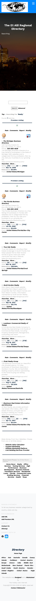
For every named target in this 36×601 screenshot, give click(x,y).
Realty (19, 464)
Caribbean (13, 560)
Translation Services (12, 471)
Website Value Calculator (14, 445)
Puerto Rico (28, 565)
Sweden (30, 568)
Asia (9, 557)
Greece (11, 563)
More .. (12, 164)
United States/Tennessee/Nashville (12, 387)
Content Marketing (12, 446)
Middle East (28, 563)
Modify (28, 130)
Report (21, 130)
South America (18, 568)
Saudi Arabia (6, 568)
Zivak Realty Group (10, 361)
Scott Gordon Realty (11, 285)
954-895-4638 (12, 149)
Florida (12, 473)
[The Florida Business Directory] (17, 186)
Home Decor (10, 464)
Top (3, 114)
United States (22, 571)
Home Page (18, 553)
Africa (3, 557)
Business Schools (22, 470)
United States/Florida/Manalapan (12, 307)
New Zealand (17, 565)
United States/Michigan (15, 172)
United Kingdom (7, 571)
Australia (16, 557)
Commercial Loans (24, 473)
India (19, 563)
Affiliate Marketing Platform (16, 448)
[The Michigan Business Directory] (17, 125)
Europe (3, 563)
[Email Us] (6, 536)
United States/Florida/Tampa (17, 346)
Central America (26, 560)
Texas (24, 477)
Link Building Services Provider (17, 450)
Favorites (5, 164)
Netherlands (5, 565)
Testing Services (18, 466)
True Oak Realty (9, 247)
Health (18, 477)
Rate (6, 130)
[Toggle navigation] (33, 3)
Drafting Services (13, 475)
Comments (14, 130)
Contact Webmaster (18, 588)
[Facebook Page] (2, 536)
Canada (24, 557)
